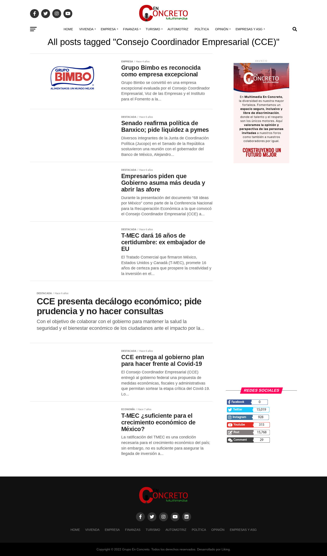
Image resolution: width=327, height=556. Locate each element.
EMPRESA (108, 29)
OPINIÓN (221, 29)
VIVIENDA (86, 29)
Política (202, 29)
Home (68, 29)
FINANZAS (130, 29)
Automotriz (178, 29)
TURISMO (153, 29)
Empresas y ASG (249, 29)
